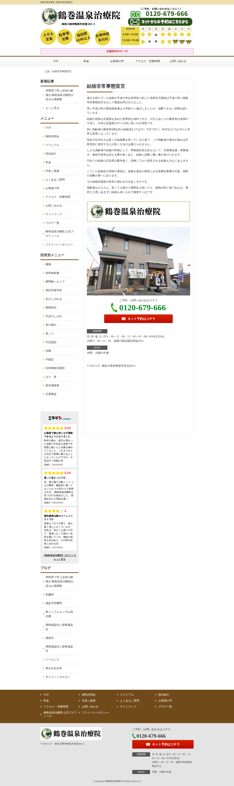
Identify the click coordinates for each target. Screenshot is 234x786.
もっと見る (52, 108)
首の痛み (51, 324)
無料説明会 (52, 136)
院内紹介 (51, 153)
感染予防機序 (54, 603)
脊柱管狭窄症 (54, 290)
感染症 (50, 637)
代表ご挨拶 (52, 170)
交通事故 (51, 394)
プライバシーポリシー (59, 244)
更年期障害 (52, 385)
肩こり (50, 333)
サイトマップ (54, 214)
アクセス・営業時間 (147, 61)
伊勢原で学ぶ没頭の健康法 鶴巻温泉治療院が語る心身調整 (60, 95)
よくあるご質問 (55, 179)
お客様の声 (117, 61)
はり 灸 (51, 376)
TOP (55, 61)
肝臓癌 (50, 594)
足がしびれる (54, 299)
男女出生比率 (54, 668)
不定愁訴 (51, 342)
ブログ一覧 (52, 222)
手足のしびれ (54, 316)
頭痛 (48, 350)
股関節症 (51, 307)
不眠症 (50, 359)
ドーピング (52, 659)
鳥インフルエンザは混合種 (59, 614)
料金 (86, 61)
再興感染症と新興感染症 (59, 627)
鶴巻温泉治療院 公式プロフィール (60, 233)
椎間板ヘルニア (55, 281)
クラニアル (52, 144)
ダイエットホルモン (58, 676)
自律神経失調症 (55, 368)
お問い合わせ (178, 61)
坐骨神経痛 (52, 273)
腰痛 (48, 264)
